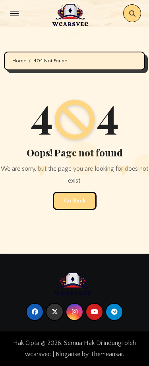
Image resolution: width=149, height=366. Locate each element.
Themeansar (106, 354)
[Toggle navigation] (14, 13)
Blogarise (68, 354)
